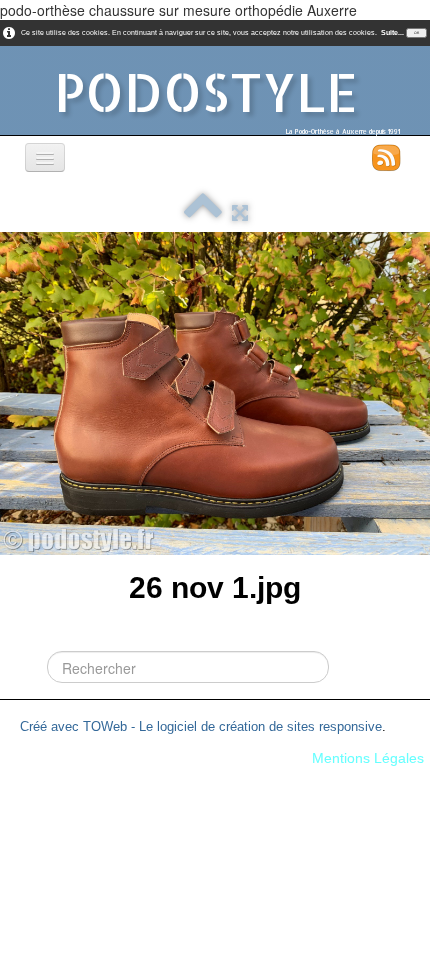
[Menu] (45, 157)
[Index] (203, 213)
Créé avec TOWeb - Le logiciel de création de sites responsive (201, 727)
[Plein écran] (240, 213)
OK (416, 33)
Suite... (392, 32)
